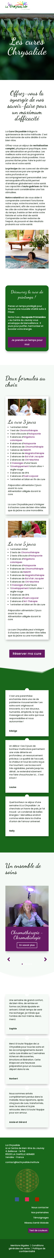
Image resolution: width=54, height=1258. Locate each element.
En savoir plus (27, 945)
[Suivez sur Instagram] (27, 1199)
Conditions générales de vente (26, 1247)
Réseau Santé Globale (36, 1222)
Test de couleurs (38, 1230)
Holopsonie (35, 433)
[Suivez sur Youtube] (37, 1199)
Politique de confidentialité (32, 1250)
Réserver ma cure (27, 653)
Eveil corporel (31, 476)
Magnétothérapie (34, 453)
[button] (8, 959)
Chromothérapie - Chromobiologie (27, 934)
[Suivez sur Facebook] (17, 1199)
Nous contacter (40, 1207)
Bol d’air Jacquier (34, 456)
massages (17, 463)
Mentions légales (20, 1245)
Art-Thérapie (31, 601)
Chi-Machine (32, 459)
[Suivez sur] (22, 1199)
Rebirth (27, 450)
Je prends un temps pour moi (27, 342)
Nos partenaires (40, 1212)
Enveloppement (20, 466)
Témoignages (41, 1217)
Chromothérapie (28, 430)
